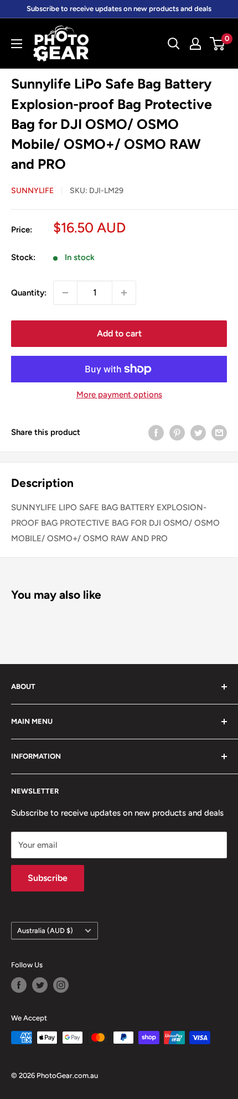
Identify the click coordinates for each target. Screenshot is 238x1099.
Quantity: (28, 293)
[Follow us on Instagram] (61, 985)
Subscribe (48, 878)
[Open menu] (16, 43)
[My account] (195, 44)
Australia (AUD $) (45, 930)
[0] (218, 43)
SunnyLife (32, 190)
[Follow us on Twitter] (40, 985)
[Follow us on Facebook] (19, 985)
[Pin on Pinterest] (177, 432)
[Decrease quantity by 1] (65, 292)
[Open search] (174, 44)
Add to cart (119, 333)
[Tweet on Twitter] (198, 432)
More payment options (119, 395)
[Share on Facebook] (156, 432)
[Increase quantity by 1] (124, 292)
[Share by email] (219, 432)
